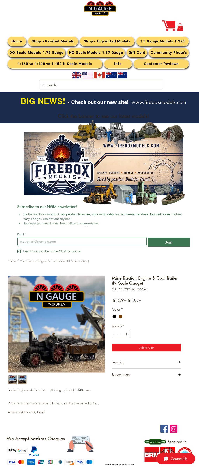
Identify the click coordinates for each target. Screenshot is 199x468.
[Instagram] (173, 429)
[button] (180, 27)
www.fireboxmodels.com (159, 102)
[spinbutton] (121, 334)
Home (12, 261)
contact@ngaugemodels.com (119, 464)
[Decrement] (115, 334)
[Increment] (126, 334)
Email (21, 234)
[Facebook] (164, 429)
